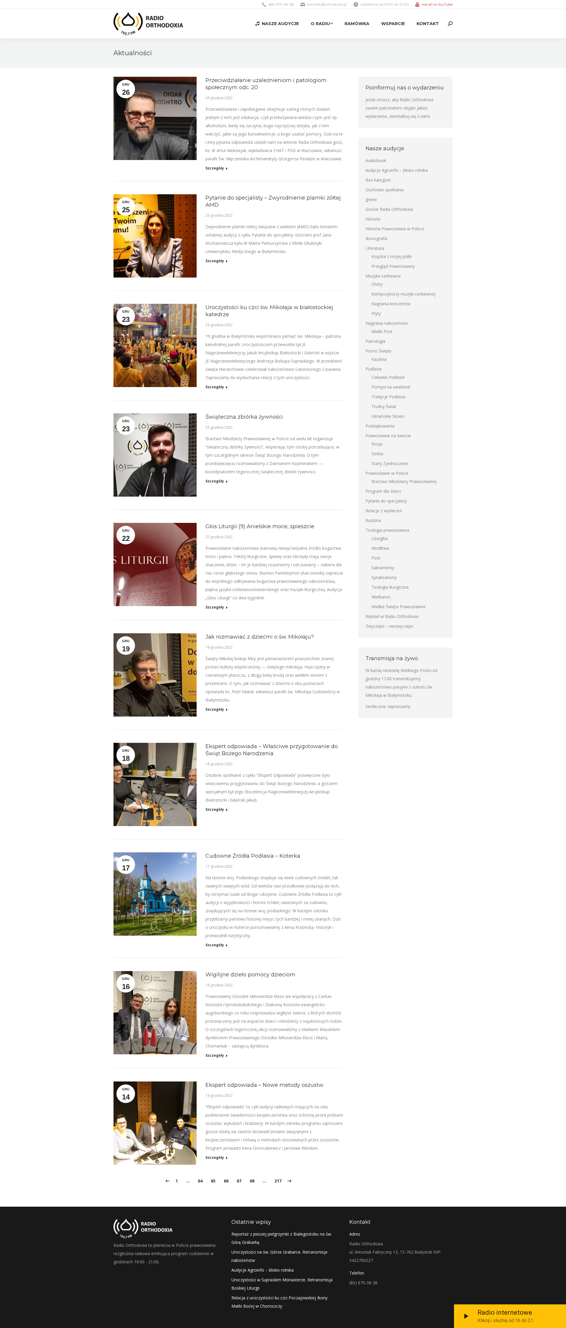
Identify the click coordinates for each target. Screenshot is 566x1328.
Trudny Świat (383, 406)
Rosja (376, 444)
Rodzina (373, 520)
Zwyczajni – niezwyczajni (389, 626)
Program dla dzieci (383, 491)
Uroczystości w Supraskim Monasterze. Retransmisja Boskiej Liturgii (282, 1284)
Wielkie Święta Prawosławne (398, 606)
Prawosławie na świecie (388, 435)
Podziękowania (380, 426)
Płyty (376, 313)
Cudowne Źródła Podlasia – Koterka (252, 856)
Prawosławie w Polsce (387, 473)
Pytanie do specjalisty (386, 501)
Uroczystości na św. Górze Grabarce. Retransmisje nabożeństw (279, 1256)
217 (278, 1181)
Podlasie (374, 369)
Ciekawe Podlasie (388, 377)
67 (239, 1181)
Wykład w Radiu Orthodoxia (392, 616)
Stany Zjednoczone (389, 463)
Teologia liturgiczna (390, 587)
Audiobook (376, 160)
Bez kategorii (378, 180)
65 (213, 1181)
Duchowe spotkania (385, 189)
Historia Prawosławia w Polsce (395, 228)
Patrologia (375, 341)
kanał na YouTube (437, 4)
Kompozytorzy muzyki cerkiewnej (403, 294)
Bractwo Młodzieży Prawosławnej (404, 481)
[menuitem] (277, 23)
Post (375, 558)
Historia (373, 219)
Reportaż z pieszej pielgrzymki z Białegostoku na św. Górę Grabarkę (281, 1238)
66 (226, 1181)
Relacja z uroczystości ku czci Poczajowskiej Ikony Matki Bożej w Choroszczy (279, 1302)
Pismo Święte (378, 351)
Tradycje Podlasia (388, 396)
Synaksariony (383, 577)
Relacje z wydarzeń (384, 510)
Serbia (377, 453)
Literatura (375, 248)
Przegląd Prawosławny (393, 266)
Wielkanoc (381, 597)
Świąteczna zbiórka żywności (244, 417)
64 (200, 1181)
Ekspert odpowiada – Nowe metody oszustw (264, 1085)
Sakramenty (382, 567)
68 (252, 1181)
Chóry (377, 284)
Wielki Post (381, 331)
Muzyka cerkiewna (383, 276)
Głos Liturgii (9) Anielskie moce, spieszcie (259, 526)
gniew (371, 199)
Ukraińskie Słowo (387, 416)
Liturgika (379, 538)
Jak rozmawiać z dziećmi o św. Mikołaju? (259, 637)
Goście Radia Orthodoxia (389, 209)
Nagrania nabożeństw (387, 323)
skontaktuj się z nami (409, 116)
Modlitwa (380, 548)
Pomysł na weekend (390, 387)
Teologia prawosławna (387, 530)
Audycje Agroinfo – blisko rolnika (397, 170)
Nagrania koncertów (390, 303)
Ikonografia (376, 238)
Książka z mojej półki (391, 256)
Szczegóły (214, 168)
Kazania (378, 359)
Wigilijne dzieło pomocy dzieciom (250, 974)
